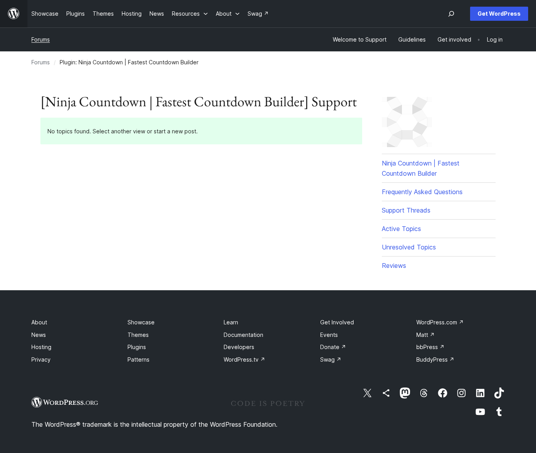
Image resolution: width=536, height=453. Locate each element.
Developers (239, 347)
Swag (330, 359)
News (38, 334)
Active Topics (401, 229)
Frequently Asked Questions (422, 192)
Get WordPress (499, 13)
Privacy (41, 359)
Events (329, 334)
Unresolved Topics (409, 247)
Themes (138, 334)
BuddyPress (435, 359)
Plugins (137, 347)
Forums (40, 39)
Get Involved (337, 322)
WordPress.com (440, 322)
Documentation (243, 334)
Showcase (141, 322)
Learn (231, 322)
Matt (425, 334)
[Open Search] (451, 13)
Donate (333, 347)
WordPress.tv (244, 359)
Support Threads (406, 210)
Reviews (394, 265)
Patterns (138, 359)
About (39, 322)
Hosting (41, 347)
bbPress (430, 347)
